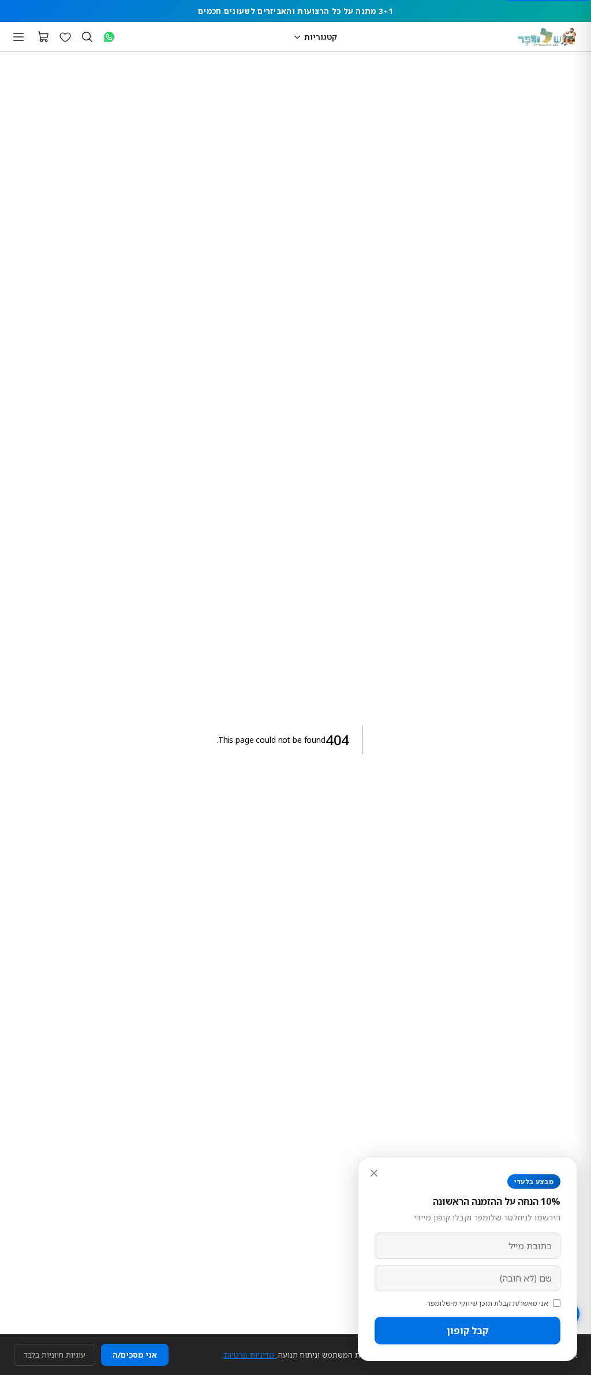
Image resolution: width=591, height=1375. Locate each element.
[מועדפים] (65, 37)
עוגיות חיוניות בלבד (54, 1355)
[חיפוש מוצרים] (87, 37)
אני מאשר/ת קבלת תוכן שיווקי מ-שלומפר (487, 1303)
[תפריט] (18, 37)
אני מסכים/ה (135, 1355)
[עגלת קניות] (43, 37)
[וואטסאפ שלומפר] (109, 37)
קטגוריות (320, 36)
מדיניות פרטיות (250, 1355)
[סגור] (373, 1173)
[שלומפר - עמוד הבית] (547, 37)
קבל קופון (467, 1330)
